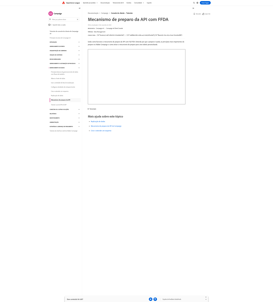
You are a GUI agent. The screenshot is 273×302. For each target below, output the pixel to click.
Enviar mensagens (55, 59)
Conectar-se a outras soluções (59, 109)
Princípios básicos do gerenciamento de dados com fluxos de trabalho (64, 73)
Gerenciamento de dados (57, 68)
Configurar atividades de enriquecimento (63, 87)
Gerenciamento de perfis (57, 46)
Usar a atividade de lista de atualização (62, 83)
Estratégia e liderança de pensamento (61, 126)
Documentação (93, 13)
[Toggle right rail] (193, 8)
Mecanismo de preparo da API (60, 100)
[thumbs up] (150, 299)
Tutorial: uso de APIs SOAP (59, 105)
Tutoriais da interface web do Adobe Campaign (63, 131)
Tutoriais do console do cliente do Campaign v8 (64, 32)
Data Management (99, 32)
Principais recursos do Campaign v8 (60, 38)
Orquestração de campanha (58, 50)
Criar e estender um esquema (101, 131)
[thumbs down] (155, 299)
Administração (54, 122)
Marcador (198, 14)
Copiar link (207, 14)
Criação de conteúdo (56, 55)
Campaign (104, 13)
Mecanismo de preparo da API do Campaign (106, 126)
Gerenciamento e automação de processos (63, 63)
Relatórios (53, 113)
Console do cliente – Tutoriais (122, 13)
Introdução (53, 42)
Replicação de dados (98, 121)
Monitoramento (55, 118)
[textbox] (63, 19)
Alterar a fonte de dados (58, 78)
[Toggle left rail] (79, 8)
